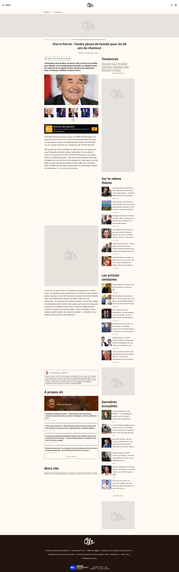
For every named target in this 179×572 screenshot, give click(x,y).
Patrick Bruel (106, 64)
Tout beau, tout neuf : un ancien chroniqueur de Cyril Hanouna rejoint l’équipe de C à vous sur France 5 (123, 484)
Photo (95, 473)
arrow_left (69, 120)
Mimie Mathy (122, 64)
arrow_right (73, 120)
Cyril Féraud (116, 70)
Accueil (46, 39)
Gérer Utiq (125, 554)
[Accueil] (90, 5)
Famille (79, 473)
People (47, 473)
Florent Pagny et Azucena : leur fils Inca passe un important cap (123, 287)
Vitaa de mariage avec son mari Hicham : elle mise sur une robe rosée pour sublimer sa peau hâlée (123, 470)
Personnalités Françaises (59, 473)
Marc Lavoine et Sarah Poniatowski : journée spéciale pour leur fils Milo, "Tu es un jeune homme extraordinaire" (123, 314)
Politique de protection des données (61, 554)
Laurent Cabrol (107, 67)
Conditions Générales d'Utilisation (57, 550)
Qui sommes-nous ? (78, 550)
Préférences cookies (89, 558)
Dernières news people (55, 39)
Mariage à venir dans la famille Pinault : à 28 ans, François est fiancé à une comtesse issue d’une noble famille (123, 219)
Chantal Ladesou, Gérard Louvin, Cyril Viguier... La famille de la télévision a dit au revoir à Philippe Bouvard (123, 457)
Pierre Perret (66, 39)
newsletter (176, 5)
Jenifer (126, 67)
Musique (71, 473)
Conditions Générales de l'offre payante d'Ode (92, 554)
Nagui (114, 64)
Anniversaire (87, 473)
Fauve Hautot (106, 70)
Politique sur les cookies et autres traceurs (116, 550)
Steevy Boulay (118, 67)
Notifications (114, 554)
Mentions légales (93, 550)
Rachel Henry (56, 373)
